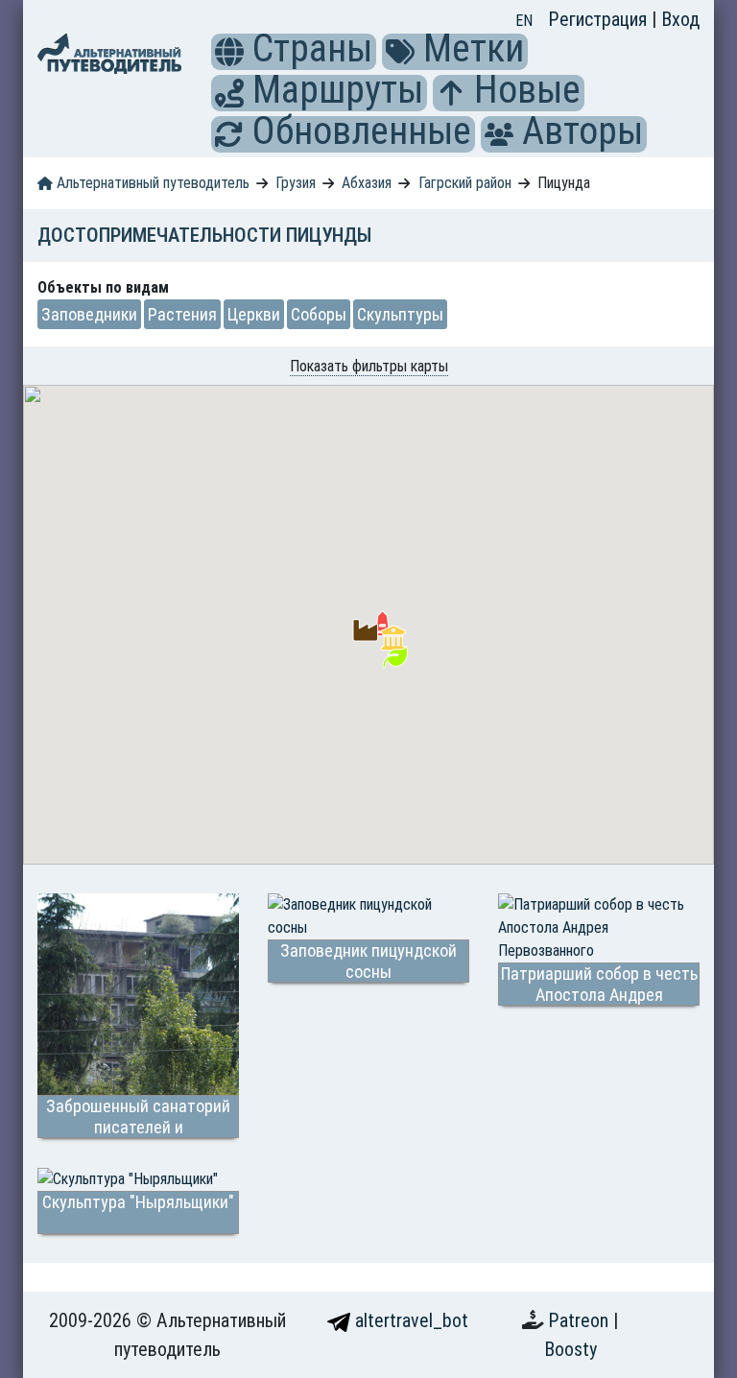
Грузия (295, 183)
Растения (182, 314)
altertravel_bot (409, 1320)
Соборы (318, 314)
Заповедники (89, 314)
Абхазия (367, 183)
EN (524, 21)
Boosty (570, 1349)
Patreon (580, 1320)
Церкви (253, 314)
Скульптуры (400, 314)
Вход (680, 19)
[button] (229, 51)
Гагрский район (464, 183)
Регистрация (600, 19)
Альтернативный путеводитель (151, 183)
